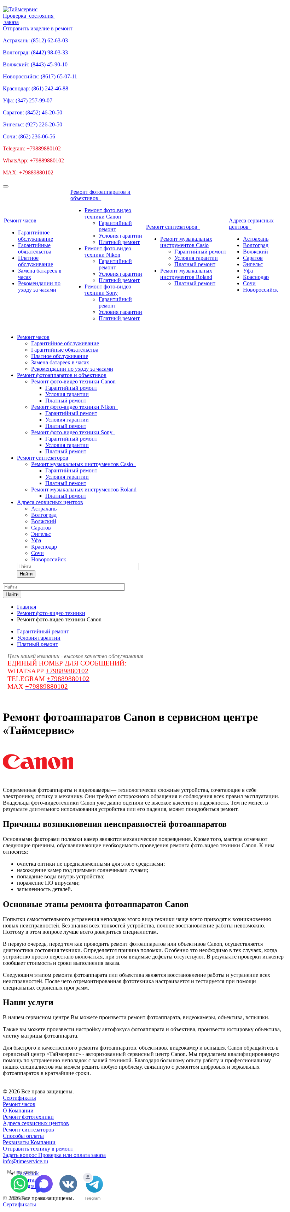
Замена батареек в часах (60, 362)
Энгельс (253, 264)
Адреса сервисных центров (251, 223)
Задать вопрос (20, 1155)
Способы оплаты (23, 1136)
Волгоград (255, 245)
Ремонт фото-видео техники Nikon (108, 251)
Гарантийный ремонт (115, 226)
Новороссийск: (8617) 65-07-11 (40, 76)
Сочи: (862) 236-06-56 (29, 136)
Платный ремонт (119, 242)
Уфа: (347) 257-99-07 (27, 100)
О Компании (18, 1110)
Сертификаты (19, 1098)
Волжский (255, 252)
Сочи (249, 283)
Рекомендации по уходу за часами (39, 286)
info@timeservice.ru (25, 1161)
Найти (26, 574)
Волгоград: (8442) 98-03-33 (35, 52)
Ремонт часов (21, 220)
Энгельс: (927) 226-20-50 (32, 124)
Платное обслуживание (35, 261)
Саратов (253, 258)
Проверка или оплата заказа (72, 1155)
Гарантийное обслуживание (35, 235)
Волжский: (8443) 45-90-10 (35, 64)
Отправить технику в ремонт (38, 1149)
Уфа (248, 271)
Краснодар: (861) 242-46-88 (35, 88)
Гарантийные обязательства (34, 248)
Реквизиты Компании (29, 1142)
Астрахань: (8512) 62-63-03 (35, 40)
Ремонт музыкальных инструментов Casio (186, 242)
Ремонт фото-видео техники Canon (108, 213)
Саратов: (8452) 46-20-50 (32, 112)
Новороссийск (260, 290)
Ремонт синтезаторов (173, 227)
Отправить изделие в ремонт (37, 28)
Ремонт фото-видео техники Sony (108, 289)
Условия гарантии (120, 236)
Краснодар (256, 277)
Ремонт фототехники (28, 1117)
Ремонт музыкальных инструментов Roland (186, 274)
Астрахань (255, 239)
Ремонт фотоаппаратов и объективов (100, 195)
